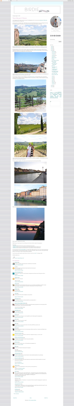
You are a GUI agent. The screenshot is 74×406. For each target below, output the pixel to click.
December (53, 51)
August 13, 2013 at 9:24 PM (19, 340)
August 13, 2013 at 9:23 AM (19, 291)
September (53, 55)
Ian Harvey (16, 389)
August (53, 56)
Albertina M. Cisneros (18, 333)
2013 (52, 50)
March (53, 81)
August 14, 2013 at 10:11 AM (19, 363)
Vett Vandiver (17, 298)
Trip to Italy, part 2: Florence (54, 67)
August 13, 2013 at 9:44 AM (19, 301)
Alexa (16, 323)
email (35, 253)
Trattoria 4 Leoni (15, 246)
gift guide (51, 93)
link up (56, 95)
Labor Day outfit (54, 57)
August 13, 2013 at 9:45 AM (19, 308)
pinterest (56, 96)
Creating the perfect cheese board (54, 69)
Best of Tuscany (32, 76)
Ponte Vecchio (37, 50)
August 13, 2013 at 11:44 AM (19, 331)
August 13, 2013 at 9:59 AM (19, 317)
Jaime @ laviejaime (18, 272)
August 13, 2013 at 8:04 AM (19, 281)
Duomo (33, 49)
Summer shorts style (55, 74)
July (52, 76)
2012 (52, 85)
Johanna (16, 262)
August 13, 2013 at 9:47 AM (19, 312)
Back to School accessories (54, 62)
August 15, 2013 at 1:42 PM (19, 387)
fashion (59, 92)
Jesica (16, 319)
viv (15, 266)
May (52, 78)
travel (51, 97)
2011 (52, 86)
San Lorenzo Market (23, 249)
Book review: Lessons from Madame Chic (55, 71)
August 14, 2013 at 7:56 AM (19, 344)
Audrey (16, 314)
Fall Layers (53, 65)
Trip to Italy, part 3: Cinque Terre (54, 64)
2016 (52, 46)
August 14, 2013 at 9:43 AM (19, 351)
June (53, 77)
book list (54, 92)
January (53, 83)
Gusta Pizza (15, 245)
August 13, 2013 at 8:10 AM (19, 287)
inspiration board (57, 94)
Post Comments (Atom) (32, 400)
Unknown (16, 277)
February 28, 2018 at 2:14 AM (19, 391)
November (53, 52)
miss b (16, 371)
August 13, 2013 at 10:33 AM (19, 321)
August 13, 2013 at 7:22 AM (19, 270)
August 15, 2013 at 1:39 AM (19, 376)
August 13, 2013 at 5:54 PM (19, 335)
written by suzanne (22, 368)
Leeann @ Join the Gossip (19, 337)
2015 (52, 47)
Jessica (16, 283)
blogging (51, 92)
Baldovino (14, 247)
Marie (16, 346)
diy (55, 92)
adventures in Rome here (43, 20)
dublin (57, 92)
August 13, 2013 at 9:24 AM (19, 296)
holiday (58, 93)
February (53, 82)
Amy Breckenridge (18, 353)
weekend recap (55, 97)
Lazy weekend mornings (55, 60)
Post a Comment (16, 393)
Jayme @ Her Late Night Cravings (20, 303)
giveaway (55, 93)
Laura (16, 293)
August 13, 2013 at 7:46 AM (19, 275)
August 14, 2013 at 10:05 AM (19, 356)
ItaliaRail (16, 46)
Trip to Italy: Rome (54, 73)
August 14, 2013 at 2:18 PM (19, 369)
